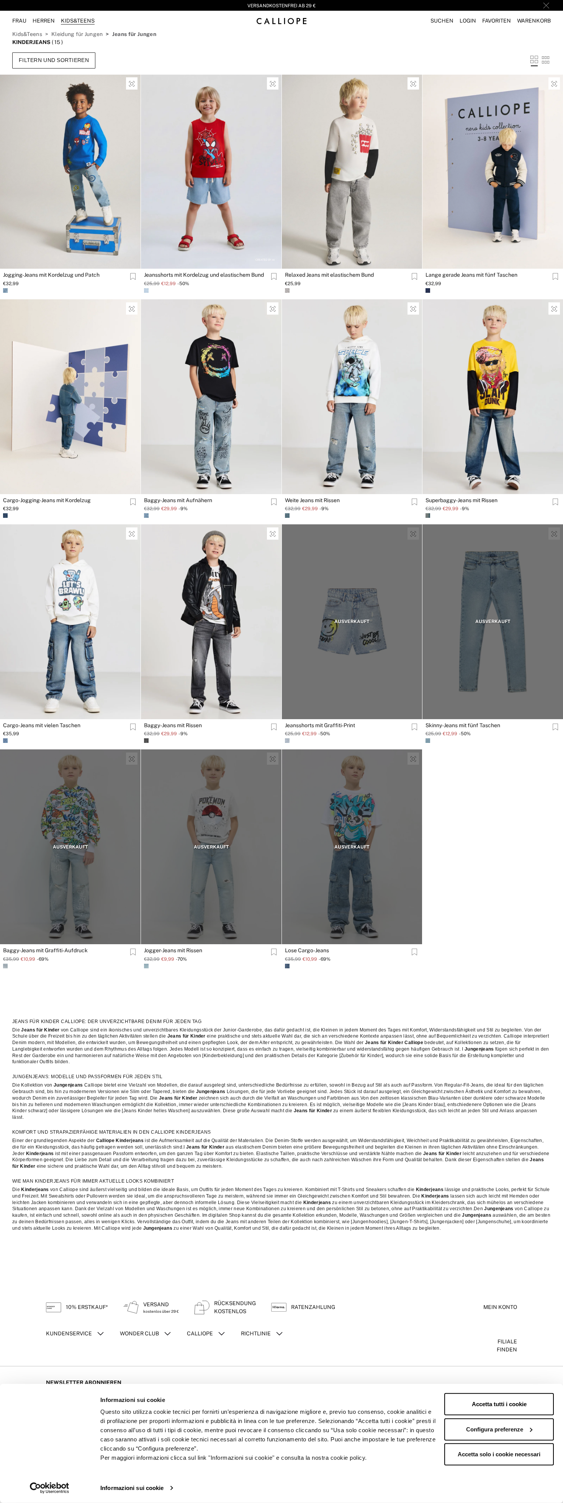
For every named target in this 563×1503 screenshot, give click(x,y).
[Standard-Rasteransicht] (534, 60)
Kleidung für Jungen (77, 34)
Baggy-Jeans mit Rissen (173, 725)
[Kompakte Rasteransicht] (545, 60)
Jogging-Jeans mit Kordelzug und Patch (51, 275)
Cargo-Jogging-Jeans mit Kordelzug (47, 500)
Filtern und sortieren (54, 60)
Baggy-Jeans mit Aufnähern (178, 500)
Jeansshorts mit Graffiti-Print (320, 725)
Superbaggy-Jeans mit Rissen (462, 500)
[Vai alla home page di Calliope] (281, 21)
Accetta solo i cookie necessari (499, 1454)
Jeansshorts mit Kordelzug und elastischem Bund (204, 275)
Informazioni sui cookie (132, 1488)
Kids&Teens (27, 34)
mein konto (500, 1307)
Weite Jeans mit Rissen (312, 500)
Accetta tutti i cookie (499, 1404)
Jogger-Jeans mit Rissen (173, 950)
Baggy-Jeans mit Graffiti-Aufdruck (45, 950)
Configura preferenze (494, 1429)
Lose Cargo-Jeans (307, 950)
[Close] (546, 5)
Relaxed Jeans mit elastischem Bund (329, 275)
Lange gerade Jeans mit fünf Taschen (471, 275)
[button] (441, 21)
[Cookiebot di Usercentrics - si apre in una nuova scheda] (49, 1488)
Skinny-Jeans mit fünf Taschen (463, 725)
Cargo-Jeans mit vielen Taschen (41, 725)
